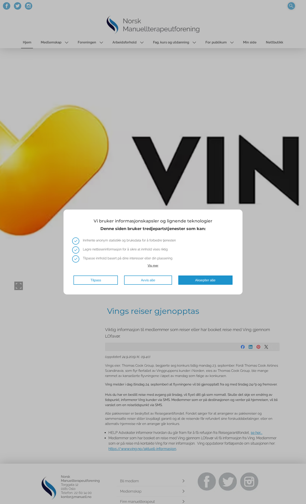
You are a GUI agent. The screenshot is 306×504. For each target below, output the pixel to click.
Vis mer (153, 265)
